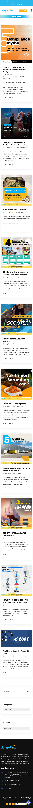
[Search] (27, 692)
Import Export (11, 76)
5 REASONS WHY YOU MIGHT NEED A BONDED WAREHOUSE (16, 469)
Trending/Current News (21, 147)
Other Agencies (18, 656)
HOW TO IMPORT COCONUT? (14, 209)
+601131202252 (17, 4)
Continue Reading (8, 97)
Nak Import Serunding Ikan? (14, 404)
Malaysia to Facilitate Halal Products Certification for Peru (15, 144)
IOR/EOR (16, 76)
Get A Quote (23, 10)
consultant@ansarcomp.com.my (17, 2)
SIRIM (9, 78)
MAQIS (20, 76)
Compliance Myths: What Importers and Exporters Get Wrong (14, 69)
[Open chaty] (28, 804)
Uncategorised (25, 656)
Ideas (5, 76)
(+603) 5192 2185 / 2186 (12, 781)
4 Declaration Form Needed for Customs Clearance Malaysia (15, 273)
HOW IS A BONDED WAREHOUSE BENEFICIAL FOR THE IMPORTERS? (16, 601)
